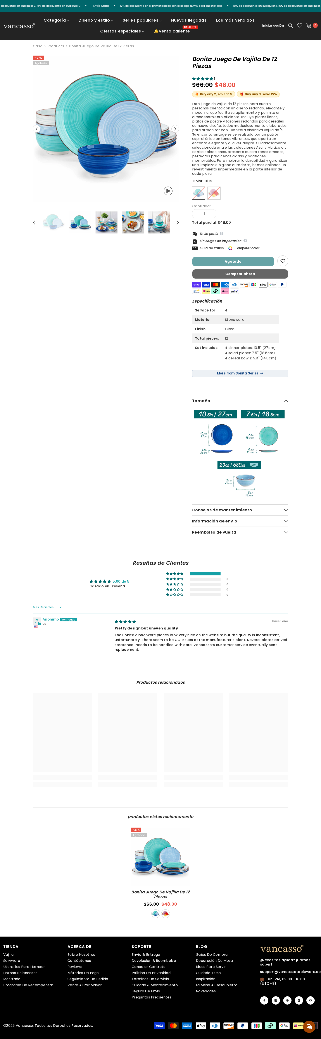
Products (56, 46)
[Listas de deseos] (299, 25)
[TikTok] (299, 1000)
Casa (38, 46)
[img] (125, 621)
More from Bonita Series (238, 373)
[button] (36, 129)
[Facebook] (264, 1000)
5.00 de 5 (121, 581)
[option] (106, 129)
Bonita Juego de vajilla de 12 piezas (160, 894)
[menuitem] (56, 23)
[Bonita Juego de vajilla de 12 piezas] (160, 857)
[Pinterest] (287, 1000)
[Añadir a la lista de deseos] (282, 260)
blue (155, 913)
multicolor (165, 913)
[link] (62, 777)
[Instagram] (276, 1000)
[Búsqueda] (290, 25)
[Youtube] (310, 1000)
